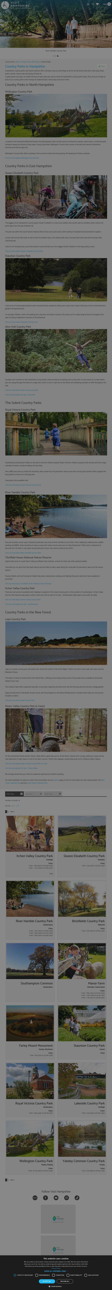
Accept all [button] (47, 1281)
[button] (56, 1271)
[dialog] (56, 1272)
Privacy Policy (56, 1268)
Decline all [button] (64, 1281)
